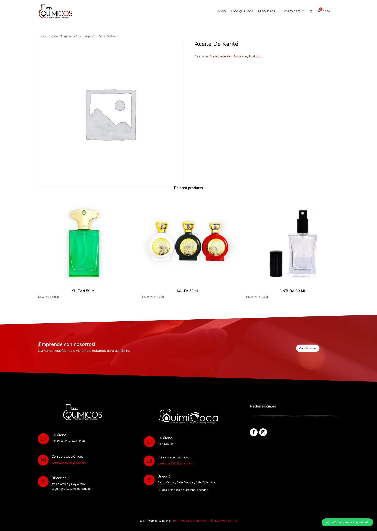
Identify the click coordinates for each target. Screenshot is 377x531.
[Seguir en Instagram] (263, 432)
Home (41, 36)
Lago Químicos (242, 11)
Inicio (221, 11)
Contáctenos (294, 11)
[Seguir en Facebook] (254, 432)
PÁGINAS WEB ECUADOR (189, 521)
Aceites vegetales (86, 36)
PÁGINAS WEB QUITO (223, 521)
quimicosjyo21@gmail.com (68, 462)
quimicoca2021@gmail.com (174, 463)
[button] (347, 522)
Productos (266, 11)
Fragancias (67, 36)
